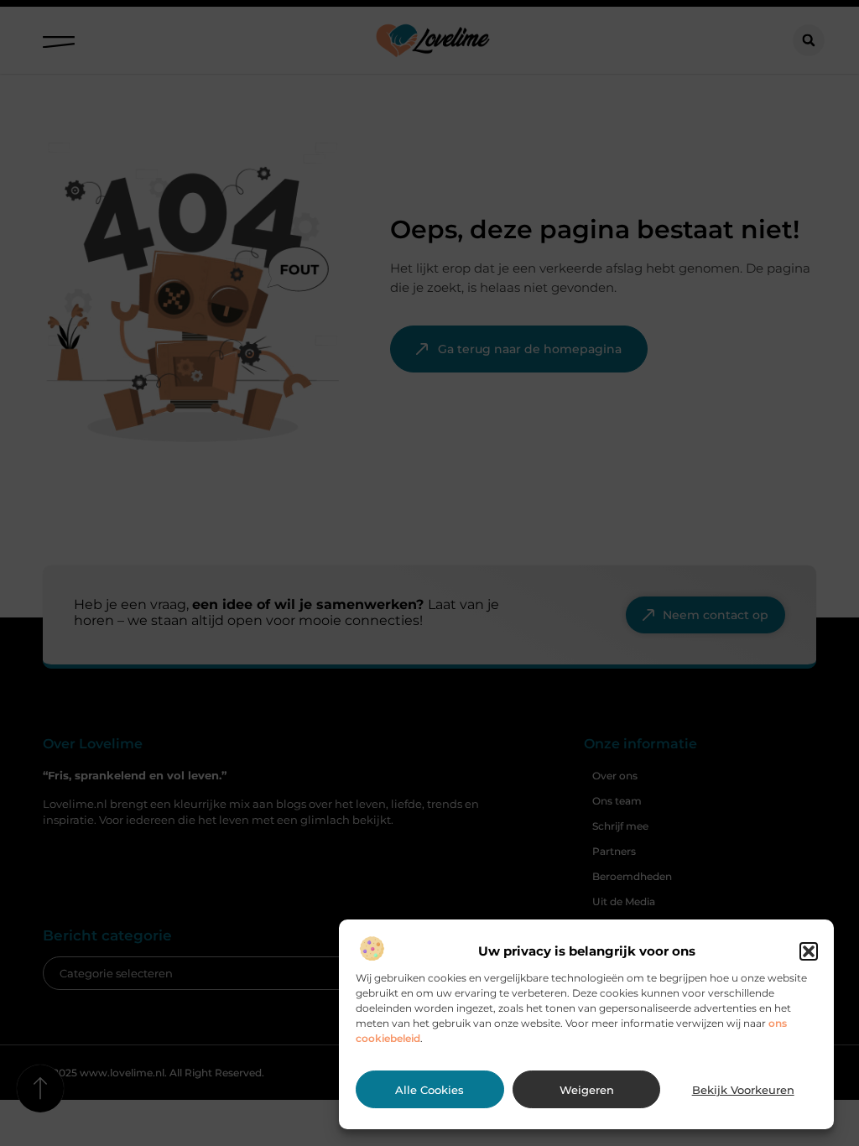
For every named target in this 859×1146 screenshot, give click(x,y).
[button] (808, 951)
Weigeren (587, 1090)
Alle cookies (429, 1090)
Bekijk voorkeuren (743, 1090)
